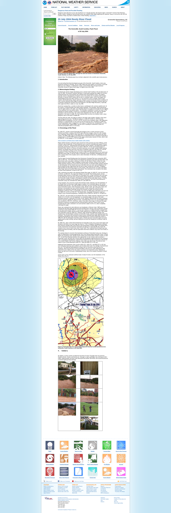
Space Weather (47, 493)
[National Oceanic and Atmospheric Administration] (44, 2)
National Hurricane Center (49, 491)
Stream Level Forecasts (63, 486)
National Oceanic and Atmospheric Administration (68, 499)
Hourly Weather (107, 477)
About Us (116, 501)
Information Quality (105, 499)
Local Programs (120, 25)
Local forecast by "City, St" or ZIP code (48, 11)
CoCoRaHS (103, 489)
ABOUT (123, 7)
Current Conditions (73, 25)
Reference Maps (118, 490)
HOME (45, 7)
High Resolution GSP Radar (92, 487)
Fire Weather (107, 464)
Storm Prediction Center (49, 490)
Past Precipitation (61, 489)
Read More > (93, 15)
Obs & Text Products (64, 477)
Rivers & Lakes (78, 451)
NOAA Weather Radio (121, 477)
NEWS (106, 7)
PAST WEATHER (65, 7)
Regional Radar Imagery (91, 489)
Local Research (104, 491)
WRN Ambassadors (105, 493)
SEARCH (114, 7)
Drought (121, 464)
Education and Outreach (120, 489)
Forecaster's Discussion (78, 477)
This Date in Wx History (120, 491)
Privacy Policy (50, 39)
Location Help (47, 15)
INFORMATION (86, 7)
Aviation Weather (75, 487)
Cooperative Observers (105, 487)
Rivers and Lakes (95, 25)
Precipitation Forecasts (63, 487)
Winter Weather (47, 489)
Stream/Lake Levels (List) (63, 491)
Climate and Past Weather (108, 25)
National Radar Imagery (91, 490)
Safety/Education (120, 485)
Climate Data (93, 477)
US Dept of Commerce (63, 497)
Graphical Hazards (64, 464)
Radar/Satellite (91, 485)
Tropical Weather (50, 464)
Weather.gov (60, 21)
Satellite (92, 451)
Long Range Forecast (76, 491)
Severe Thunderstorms (48, 486)
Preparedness (118, 486)
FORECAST (54, 7)
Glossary (102, 501)
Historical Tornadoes (119, 487)
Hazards (46, 485)
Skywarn (102, 486)
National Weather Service (63, 500)
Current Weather (64, 451)
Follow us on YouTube (79, 481)
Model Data (74, 493)
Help (102, 500)
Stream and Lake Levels (63, 490)
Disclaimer (103, 497)
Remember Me (49, 34)
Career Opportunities (118, 503)
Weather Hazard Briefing (78, 464)
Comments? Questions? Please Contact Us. (67, 509)
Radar (80, 25)
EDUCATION (97, 7)
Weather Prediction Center (77, 490)
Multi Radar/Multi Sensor (91, 491)
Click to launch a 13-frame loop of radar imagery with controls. (74, 140)
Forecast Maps (106, 451)
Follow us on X (48, 481)
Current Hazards (62, 25)
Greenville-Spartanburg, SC (70, 21)
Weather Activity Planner (77, 486)
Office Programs (106, 485)
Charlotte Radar (89, 486)
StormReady (103, 490)
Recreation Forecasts (50, 477)
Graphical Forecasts (76, 489)
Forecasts (86, 25)
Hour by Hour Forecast (121, 451)
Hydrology (61, 485)
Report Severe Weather (92, 464)
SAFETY (76, 7)
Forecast (75, 485)
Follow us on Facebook (64, 481)
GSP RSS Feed (122, 481)
